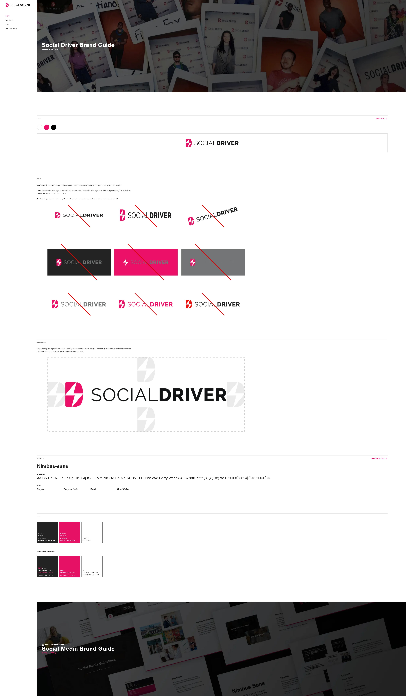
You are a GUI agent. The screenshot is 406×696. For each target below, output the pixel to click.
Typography (9, 20)
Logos (7, 16)
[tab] (40, 127)
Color (7, 24)
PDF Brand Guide (11, 28)
